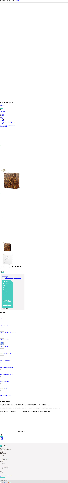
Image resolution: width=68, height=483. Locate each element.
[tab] (34, 399)
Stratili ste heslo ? (2, 105)
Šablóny (14, 125)
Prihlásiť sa (1, 108)
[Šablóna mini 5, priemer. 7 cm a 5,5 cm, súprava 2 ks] (2, 331)
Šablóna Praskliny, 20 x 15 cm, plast (5, 325)
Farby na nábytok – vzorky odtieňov (7, 121)
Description (1, 399)
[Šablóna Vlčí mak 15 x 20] (2, 345)
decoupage (13, 405)
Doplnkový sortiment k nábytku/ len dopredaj (8, 122)
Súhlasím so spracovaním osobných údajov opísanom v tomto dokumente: (7, 301)
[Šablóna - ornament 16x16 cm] (2, 380)
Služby (3, 120)
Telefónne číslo (5, 291)
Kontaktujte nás (16, 0)
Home (0, 125)
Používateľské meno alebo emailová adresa (7, 102)
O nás (2, 119)
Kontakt (3, 124)
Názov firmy (5, 287)
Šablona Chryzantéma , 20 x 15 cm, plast (6, 374)
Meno (4, 285)
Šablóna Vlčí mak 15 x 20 (4, 346)
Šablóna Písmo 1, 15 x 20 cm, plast (5, 360)
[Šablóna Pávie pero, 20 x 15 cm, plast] (2, 317)
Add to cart (2, 272)
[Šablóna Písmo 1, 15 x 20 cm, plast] (2, 359)
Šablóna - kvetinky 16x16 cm (4, 339)
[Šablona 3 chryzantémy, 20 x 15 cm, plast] (2, 366)
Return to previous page (3, 126)
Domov (3, 118)
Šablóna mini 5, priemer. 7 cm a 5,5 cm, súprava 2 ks (8, 332)
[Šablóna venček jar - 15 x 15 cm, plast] (2, 352)
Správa (4, 295)
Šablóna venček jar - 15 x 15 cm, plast (5, 353)
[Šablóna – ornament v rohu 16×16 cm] (9, 431)
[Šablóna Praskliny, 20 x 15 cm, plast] (2, 324)
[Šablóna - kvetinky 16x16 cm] (2, 338)
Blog (2, 123)
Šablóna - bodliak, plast (3, 388)
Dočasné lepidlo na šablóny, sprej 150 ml (6, 395)
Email (4, 289)
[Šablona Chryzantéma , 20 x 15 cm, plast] (2, 373)
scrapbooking (18, 405)
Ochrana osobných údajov (7, 302)
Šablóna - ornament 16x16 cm (4, 381)
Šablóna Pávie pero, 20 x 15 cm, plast (5, 318)
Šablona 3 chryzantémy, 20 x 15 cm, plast (6, 367)
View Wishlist (2, 114)
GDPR (1, 474)
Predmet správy (5, 293)
